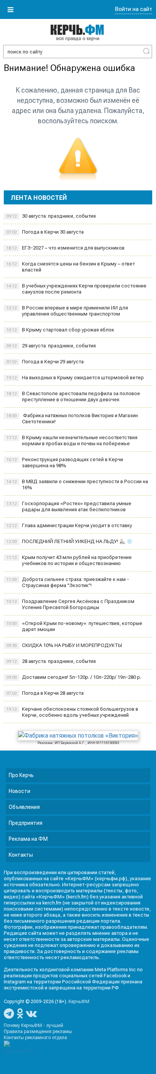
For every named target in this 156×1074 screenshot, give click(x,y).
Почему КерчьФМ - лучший (33, 1025)
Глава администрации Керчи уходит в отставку (69, 525)
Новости (19, 791)
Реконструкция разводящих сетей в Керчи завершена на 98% (64, 462)
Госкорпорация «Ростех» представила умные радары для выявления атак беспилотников (68, 506)
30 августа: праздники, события (51, 216)
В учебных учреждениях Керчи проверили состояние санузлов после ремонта (76, 289)
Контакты (21, 855)
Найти (146, 51)
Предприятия (25, 823)
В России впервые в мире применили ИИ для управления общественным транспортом (67, 311)
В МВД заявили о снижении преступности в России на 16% (77, 484)
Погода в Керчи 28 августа (45, 693)
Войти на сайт (133, 9)
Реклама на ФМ (28, 839)
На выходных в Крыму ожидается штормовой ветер (75, 377)
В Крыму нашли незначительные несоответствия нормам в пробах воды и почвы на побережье (71, 440)
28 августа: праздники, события (51, 661)
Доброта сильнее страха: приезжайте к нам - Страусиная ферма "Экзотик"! (67, 582)
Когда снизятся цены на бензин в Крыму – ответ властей (70, 267)
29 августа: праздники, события (51, 346)
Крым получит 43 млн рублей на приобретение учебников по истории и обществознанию (69, 560)
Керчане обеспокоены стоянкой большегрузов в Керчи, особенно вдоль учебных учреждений (72, 712)
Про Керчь (21, 775)
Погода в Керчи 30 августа (45, 232)
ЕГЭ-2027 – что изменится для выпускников (65, 248)
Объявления (24, 807)
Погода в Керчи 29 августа (45, 361)
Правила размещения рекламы (38, 1031)
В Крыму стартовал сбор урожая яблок (60, 330)
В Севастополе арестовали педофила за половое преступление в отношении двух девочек (73, 396)
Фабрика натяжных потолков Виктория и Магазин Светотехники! (72, 418)
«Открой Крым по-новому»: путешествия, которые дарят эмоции (74, 626)
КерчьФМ (79, 1001)
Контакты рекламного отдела (35, 1037)
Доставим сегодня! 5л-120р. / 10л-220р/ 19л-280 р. (73, 677)
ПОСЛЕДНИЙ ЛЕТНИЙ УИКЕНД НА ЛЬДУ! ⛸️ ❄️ (70, 541)
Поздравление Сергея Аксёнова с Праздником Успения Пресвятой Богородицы (70, 604)
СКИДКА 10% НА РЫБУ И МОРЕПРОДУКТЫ (64, 645)
